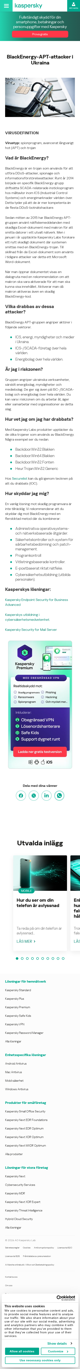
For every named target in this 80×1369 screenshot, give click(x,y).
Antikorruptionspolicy (44, 1247)
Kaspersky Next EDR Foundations (26, 1120)
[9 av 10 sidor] (58, 958)
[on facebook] (21, 795)
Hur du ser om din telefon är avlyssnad (38, 903)
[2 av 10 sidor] (22, 958)
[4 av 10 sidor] (32, 958)
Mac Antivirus (13, 1072)
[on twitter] (34, 795)
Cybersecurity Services (20, 1184)
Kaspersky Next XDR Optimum (24, 1137)
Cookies (27, 1247)
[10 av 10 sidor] (63, 958)
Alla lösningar (13, 1041)
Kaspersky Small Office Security (25, 1111)
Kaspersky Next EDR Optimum (24, 1128)
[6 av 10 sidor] (42, 958)
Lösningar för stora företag (26, 1168)
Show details (57, 1343)
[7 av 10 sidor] (47, 958)
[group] (40, 903)
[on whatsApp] (59, 795)
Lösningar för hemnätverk (25, 981)
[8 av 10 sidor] (52, 958)
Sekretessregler (12, 1247)
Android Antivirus (16, 1063)
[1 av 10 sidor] (17, 958)
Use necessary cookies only (40, 1360)
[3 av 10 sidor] (27, 958)
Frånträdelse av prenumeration (37, 1256)
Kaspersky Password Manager (24, 1032)
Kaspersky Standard (18, 990)
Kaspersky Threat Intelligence (23, 1210)
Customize (55, 1351)
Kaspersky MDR (15, 1193)
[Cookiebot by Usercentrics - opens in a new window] (57, 1298)
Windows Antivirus (16, 1089)
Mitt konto (73, 8)
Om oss (8, 1285)
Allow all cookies (22, 1351)
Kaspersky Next (15, 1176)
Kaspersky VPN (14, 1024)
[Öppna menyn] (6, 6)
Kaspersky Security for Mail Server (31, 630)
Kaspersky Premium (17, 1007)
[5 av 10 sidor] (37, 958)
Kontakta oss (11, 1277)
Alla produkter (14, 1154)
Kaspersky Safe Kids (18, 1015)
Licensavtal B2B (12, 1256)
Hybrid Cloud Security (19, 1219)
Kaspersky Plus (14, 998)
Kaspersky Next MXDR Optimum (25, 1145)
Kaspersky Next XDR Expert (22, 1202)
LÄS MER (24, 941)
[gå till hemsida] (28, 5)
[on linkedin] (46, 795)
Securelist (19, 478)
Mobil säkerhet (14, 1080)
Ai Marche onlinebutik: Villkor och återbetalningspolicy (29, 1265)
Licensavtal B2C (64, 1247)
